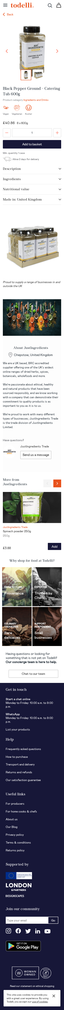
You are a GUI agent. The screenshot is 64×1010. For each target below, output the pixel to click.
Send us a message (36, 455)
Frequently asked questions (23, 749)
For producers (15, 803)
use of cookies (40, 1001)
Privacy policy (15, 834)
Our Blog (11, 826)
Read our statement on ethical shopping (32, 985)
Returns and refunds (19, 772)
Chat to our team (33, 673)
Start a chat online (18, 699)
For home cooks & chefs (21, 811)
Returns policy (15, 850)
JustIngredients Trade (34, 446)
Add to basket (32, 144)
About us (12, 819)
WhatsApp (13, 714)
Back (9, 14)
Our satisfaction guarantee (23, 780)
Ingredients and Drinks (36, 99)
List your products (18, 729)
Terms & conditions (18, 842)
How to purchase (17, 756)
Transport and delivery (20, 764)
